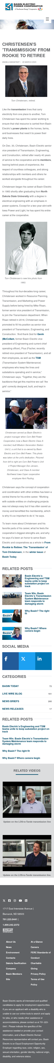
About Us (11, 941)
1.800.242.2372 (11, 924)
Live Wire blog (27, 693)
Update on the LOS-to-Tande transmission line (27, 821)
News (9, 947)
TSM (38, 358)
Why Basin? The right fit (37, 612)
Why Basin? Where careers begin (35, 629)
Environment (13, 952)
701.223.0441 (10, 919)
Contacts (10, 957)
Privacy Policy (38, 973)
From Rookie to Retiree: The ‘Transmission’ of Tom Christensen (26, 547)
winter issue (36, 552)
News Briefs (27, 701)
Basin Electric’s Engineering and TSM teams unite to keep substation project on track (37, 581)
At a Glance (37, 941)
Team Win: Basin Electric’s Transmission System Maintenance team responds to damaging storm (38, 598)
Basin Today (9, 556)
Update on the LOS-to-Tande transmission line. (27, 874)
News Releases (27, 708)
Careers (35, 947)
